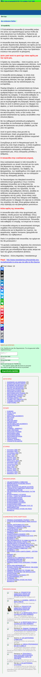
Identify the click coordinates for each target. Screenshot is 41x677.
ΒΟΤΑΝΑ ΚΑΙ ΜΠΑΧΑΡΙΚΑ (15, 387)
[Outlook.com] (20, 325)
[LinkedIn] (20, 281)
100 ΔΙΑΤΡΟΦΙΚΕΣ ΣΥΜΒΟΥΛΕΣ (17, 482)
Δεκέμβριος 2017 (12, 473)
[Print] (20, 338)
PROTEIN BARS (12, 420)
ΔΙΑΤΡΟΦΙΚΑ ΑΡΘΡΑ (13, 435)
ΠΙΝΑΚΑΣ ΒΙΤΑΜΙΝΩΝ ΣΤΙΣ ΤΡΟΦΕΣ (19, 546)
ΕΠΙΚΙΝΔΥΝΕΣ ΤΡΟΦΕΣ (14, 396)
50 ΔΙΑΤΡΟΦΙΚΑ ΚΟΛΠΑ (14, 497)
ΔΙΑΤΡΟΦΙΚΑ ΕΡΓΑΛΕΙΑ (14, 436)
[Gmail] (20, 322)
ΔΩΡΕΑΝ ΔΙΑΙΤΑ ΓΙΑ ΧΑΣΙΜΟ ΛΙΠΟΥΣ (19, 483)
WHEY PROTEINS (13, 430)
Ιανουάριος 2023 (12, 451)
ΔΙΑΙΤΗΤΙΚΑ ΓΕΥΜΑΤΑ (14, 390)
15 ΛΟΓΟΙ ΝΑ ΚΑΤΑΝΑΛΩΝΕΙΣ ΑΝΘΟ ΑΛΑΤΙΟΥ (22, 521)
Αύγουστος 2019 (12, 464)
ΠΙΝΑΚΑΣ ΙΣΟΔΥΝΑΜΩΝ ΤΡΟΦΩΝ (18, 520)
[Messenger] (20, 290)
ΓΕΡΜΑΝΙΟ (10, 578)
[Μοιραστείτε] (20, 341)
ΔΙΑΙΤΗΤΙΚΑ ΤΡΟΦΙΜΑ (14, 431)
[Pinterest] (20, 312)
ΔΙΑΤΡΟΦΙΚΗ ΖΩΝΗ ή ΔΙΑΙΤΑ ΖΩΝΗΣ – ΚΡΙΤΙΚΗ (22, 551)
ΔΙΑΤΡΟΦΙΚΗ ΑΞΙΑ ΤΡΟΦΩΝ (16, 393)
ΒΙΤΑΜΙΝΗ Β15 (12, 537)
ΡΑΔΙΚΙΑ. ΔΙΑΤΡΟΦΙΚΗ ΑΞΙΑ (16, 524)
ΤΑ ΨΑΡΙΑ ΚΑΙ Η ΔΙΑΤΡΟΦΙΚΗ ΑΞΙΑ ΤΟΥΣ (20, 535)
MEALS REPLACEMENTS (15, 416)
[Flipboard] (20, 316)
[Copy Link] (20, 334)
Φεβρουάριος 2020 (13, 461)
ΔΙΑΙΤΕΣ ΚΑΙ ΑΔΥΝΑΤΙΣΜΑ (15, 388)
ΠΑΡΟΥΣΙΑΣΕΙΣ (12, 438)
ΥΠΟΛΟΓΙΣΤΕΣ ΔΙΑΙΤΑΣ (14, 441)
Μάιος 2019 (10, 467)
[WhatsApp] (20, 300)
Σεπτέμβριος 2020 (13, 453)
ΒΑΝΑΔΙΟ (10, 554)
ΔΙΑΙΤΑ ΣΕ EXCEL (12, 485)
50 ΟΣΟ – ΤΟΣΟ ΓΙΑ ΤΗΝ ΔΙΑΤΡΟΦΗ (19, 496)
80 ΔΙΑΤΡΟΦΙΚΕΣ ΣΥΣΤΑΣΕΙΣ (16, 494)
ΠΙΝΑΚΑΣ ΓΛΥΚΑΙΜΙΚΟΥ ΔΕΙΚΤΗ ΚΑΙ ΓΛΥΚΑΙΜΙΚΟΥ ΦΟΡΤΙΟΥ (18, 527)
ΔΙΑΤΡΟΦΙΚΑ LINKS (13, 433)
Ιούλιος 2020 (11, 454)
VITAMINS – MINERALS (14, 428)
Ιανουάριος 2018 (12, 472)
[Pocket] (20, 309)
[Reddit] (20, 319)
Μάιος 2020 (10, 456)
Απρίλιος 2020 (11, 457)
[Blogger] (20, 306)
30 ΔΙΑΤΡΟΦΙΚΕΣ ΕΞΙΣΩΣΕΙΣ (16, 502)
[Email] (20, 331)
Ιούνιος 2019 (11, 465)
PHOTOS (10, 419)
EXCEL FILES (11, 413)
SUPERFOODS (12, 422)
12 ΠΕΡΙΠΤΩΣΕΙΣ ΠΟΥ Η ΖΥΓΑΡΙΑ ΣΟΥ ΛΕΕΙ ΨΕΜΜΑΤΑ (25, 613)
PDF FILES (10, 417)
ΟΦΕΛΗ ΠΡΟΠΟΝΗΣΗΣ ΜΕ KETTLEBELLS (26, 645)
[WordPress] (20, 278)
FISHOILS (10, 414)
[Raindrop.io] (20, 284)
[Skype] (20, 294)
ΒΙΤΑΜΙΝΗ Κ (11, 539)
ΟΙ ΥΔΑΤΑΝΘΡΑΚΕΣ (13, 576)
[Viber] (20, 287)
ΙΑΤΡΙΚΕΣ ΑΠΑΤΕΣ (13, 398)
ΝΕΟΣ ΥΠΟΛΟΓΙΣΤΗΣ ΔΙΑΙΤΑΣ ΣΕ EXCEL (20, 486)
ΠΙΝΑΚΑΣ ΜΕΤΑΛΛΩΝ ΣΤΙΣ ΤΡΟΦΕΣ (19, 570)
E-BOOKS (10, 411)
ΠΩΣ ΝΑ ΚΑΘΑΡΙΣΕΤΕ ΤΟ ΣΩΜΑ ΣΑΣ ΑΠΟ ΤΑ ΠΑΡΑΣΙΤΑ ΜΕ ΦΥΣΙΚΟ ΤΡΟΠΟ (21, 541)
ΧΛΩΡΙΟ (9, 556)
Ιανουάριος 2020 (12, 462)
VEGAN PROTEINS (13, 425)
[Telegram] (20, 297)
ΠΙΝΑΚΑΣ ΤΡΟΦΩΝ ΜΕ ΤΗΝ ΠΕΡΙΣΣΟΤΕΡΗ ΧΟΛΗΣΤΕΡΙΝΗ (26, 629)
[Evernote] (20, 303)
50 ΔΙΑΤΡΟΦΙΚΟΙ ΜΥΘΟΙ (15, 499)
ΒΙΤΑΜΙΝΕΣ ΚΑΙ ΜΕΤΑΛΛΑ (15, 385)
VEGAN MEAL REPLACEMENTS (17, 424)
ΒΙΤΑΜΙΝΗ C (11, 550)
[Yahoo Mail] (20, 328)
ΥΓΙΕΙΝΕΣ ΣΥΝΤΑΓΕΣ (14, 401)
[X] (20, 272)
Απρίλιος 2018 (11, 468)
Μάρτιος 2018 (11, 470)
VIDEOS (9, 427)
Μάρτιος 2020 (11, 459)
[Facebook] (20, 268)
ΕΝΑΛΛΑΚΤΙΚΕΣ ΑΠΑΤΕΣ (15, 394)
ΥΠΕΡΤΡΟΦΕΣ (12, 402)
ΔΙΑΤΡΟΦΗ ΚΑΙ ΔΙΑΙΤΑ (14, 391)
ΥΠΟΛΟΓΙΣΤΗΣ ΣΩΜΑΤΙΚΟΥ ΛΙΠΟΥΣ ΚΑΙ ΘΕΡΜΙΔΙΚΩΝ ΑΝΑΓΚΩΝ (20, 489)
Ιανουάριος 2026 (12, 450)
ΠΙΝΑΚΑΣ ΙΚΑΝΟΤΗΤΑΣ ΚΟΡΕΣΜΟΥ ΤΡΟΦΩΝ (22, 562)
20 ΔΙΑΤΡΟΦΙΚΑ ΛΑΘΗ (14, 504)
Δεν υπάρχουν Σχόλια (8, 21)
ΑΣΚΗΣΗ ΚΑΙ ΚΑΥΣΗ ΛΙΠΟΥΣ (16, 383)
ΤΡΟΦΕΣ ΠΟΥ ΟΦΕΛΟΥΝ (15, 399)
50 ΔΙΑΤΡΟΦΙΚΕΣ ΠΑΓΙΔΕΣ (15, 501)
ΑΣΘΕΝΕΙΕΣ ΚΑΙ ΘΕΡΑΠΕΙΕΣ (16, 382)
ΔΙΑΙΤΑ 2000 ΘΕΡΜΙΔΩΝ (15, 565)
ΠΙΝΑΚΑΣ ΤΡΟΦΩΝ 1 (14, 439)
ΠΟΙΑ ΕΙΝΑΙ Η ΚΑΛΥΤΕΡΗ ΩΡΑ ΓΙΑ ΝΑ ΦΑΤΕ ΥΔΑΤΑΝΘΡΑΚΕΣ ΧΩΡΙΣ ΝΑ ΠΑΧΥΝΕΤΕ (23, 656)
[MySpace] (20, 275)
